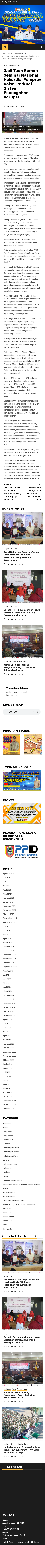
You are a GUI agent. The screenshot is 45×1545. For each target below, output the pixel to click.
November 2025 (9, 910)
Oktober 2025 (8, 914)
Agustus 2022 (8, 1068)
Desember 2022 (9, 1052)
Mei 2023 (6, 1032)
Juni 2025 (7, 930)
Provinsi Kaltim (9, 1196)
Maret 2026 (7, 894)
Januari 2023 (8, 1048)
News (6, 66)
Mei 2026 (6, 886)
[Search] (41, 47)
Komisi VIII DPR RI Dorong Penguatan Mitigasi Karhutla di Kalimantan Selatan (20, 667)
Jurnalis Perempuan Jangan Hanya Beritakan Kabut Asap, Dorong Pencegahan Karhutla (22, 612)
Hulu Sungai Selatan (11, 1148)
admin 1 (24, 106)
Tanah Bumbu (8, 1217)
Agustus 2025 (8, 922)
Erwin (22, 564)
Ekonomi (6, 1144)
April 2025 (7, 938)
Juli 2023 (6, 1023)
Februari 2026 (8, 898)
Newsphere (23, 1542)
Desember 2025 (9, 906)
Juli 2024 (6, 975)
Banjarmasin (8, 549)
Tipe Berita (7, 1229)
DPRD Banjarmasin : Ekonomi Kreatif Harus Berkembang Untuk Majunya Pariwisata (13, 492)
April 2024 (7, 987)
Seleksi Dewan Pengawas (13, 1200)
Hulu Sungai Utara (10, 1156)
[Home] (4, 47)
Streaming (7, 1208)
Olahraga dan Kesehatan (13, 1180)
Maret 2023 (7, 1040)
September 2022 (10, 1064)
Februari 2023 (8, 1044)
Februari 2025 (8, 947)
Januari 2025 (8, 950)
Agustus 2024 (8, 971)
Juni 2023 (7, 1028)
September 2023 (10, 1015)
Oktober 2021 (8, 1109)
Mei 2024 (6, 983)
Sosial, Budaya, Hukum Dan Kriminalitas (19, 1204)
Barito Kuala (8, 1140)
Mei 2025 (6, 934)
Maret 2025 (7, 942)
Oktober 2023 (8, 1011)
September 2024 (10, 967)
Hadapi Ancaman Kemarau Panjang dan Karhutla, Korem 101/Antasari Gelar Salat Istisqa (22, 1450)
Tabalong (7, 1213)
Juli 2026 (6, 878)
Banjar (5, 1127)
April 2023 (7, 1036)
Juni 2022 (7, 1076)
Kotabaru (7, 1168)
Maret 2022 (7, 1088)
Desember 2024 (9, 955)
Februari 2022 (8, 1092)
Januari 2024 (8, 999)
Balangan (7, 1123)
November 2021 (9, 1104)
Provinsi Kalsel (14, 66)
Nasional (6, 1172)
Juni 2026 (7, 882)
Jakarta (6, 1160)
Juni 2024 (7, 979)
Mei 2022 (6, 1080)
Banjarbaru (7, 661)
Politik (5, 1188)
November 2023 (9, 1007)
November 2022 (9, 1056)
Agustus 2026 (8, 874)
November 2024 (9, 959)
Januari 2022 (8, 1096)
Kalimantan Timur (10, 1164)
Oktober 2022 (8, 1060)
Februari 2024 (8, 995)
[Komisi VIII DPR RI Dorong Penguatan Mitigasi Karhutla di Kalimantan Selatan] (22, 641)
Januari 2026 (8, 902)
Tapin (5, 1225)
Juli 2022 (6, 1072)
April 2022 (7, 1084)
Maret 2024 (7, 991)
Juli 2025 (6, 926)
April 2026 (7, 890)
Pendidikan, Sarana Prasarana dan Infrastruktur (22, 1184)
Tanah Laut (7, 1221)
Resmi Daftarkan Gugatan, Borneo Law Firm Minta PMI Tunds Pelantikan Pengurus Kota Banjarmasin (22, 556)
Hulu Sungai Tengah (11, 1152)
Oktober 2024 (8, 963)
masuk (19, 692)
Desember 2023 (9, 1003)
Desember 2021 (9, 1100)
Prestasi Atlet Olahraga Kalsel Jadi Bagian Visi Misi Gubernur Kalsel (34, 492)
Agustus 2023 (8, 1019)
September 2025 (10, 918)
